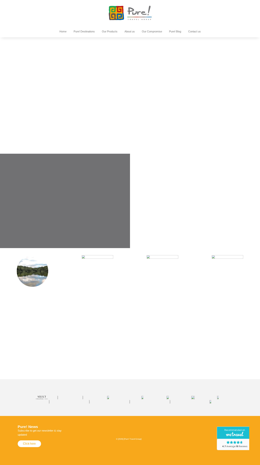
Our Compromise (152, 31)
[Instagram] (117, 430)
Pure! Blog (175, 31)
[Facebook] (128, 430)
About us (130, 31)
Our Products (109, 31)
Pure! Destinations (84, 31)
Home (63, 31)
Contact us (194, 31)
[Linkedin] (141, 430)
